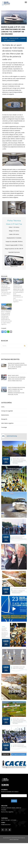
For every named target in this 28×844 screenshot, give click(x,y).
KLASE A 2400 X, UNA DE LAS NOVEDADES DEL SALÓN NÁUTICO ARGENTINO (5, 288)
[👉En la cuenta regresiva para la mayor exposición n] (14, 635)
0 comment (23, 38)
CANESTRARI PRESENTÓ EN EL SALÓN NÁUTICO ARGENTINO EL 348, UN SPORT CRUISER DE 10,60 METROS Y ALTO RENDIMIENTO (18, 290)
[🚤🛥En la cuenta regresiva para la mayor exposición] (14, 583)
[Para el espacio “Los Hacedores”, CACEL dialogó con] (14, 557)
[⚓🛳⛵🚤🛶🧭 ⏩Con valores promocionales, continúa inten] (14, 531)
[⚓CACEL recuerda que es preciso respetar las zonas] (14, 661)
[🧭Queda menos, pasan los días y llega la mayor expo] (14, 478)
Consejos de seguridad (7, 411)
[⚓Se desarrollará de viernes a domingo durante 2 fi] (14, 687)
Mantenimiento (5, 415)
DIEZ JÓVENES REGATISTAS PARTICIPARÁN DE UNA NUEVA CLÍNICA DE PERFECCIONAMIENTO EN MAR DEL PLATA (16, 391)
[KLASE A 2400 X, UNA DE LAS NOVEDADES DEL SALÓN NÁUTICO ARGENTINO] (6, 281)
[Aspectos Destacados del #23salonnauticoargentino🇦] (14, 739)
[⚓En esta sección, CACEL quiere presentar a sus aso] (14, 504)
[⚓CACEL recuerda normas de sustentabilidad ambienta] (14, 452)
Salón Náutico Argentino (9, 40)
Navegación (4, 419)
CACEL (6, 38)
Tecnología (4, 427)
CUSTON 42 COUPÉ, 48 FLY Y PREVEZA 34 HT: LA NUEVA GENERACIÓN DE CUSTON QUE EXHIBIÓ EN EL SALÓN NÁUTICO (6, 314)
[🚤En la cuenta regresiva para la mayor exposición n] (14, 609)
